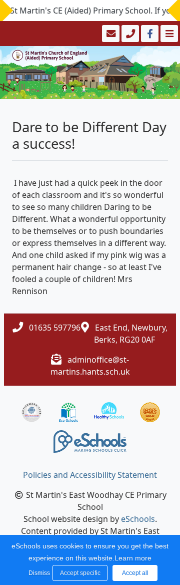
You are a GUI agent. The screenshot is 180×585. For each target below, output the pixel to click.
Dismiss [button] (38, 572)
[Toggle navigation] (168, 33)
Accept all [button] (135, 572)
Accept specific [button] (80, 572)
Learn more (133, 558)
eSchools (138, 518)
